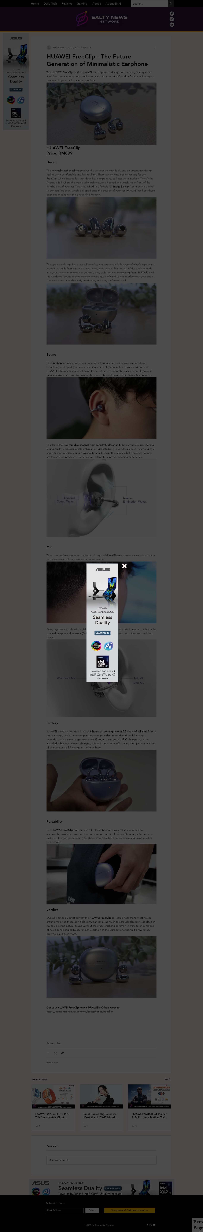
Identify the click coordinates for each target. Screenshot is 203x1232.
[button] (124, 566)
